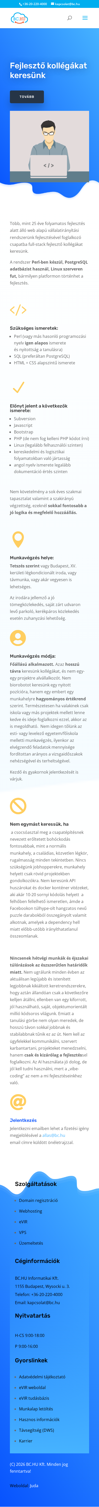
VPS (22, 1232)
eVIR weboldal (32, 1387)
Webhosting (30, 1211)
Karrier (25, 1441)
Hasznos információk (39, 1419)
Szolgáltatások (36, 1183)
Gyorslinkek (31, 1360)
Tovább (27, 97)
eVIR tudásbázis (34, 1398)
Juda (34, 1485)
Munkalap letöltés (36, 1409)
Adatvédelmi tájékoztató (42, 1377)
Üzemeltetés (31, 1243)
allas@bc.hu (53, 1135)
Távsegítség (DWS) (36, 1430)
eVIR (23, 1222)
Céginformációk (37, 1260)
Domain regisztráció (38, 1200)
